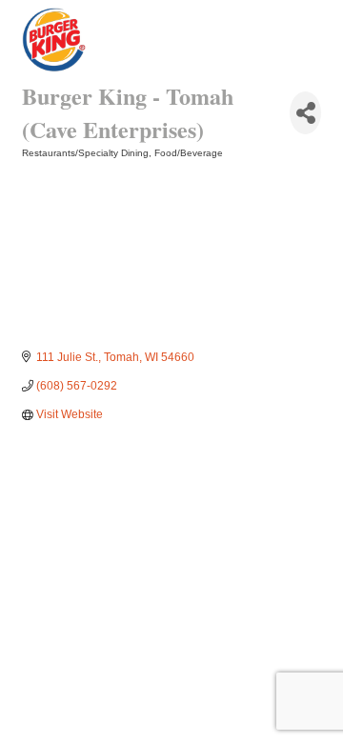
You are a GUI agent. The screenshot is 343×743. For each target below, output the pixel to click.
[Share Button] (305, 112)
